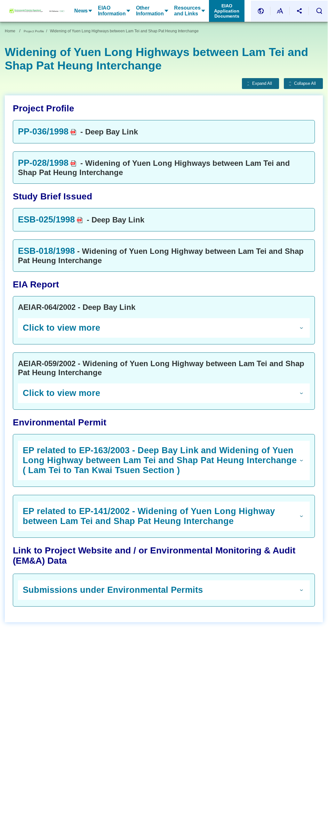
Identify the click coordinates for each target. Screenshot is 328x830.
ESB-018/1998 (46, 251)
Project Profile (34, 31)
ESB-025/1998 (46, 219)
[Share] (299, 11)
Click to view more (61, 328)
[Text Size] (280, 11)
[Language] (260, 11)
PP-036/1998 (43, 131)
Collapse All (305, 83)
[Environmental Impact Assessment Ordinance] (53, 11)
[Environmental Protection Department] (26, 10)
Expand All (262, 83)
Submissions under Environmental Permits (113, 590)
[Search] (319, 11)
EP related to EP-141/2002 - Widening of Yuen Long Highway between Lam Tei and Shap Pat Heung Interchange (149, 516)
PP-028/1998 (43, 163)
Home (10, 31)
